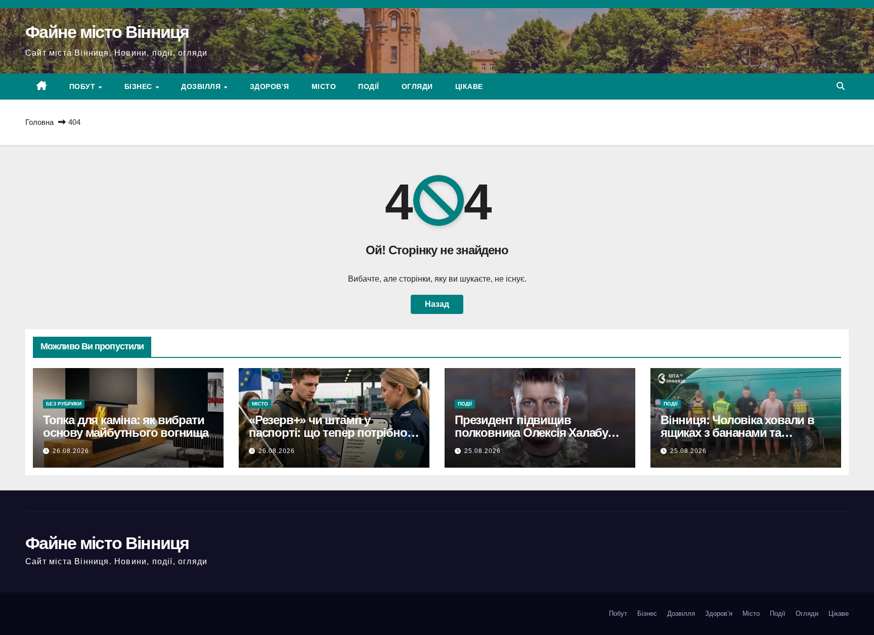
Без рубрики (63, 403)
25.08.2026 (482, 451)
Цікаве (469, 86)
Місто (324, 86)
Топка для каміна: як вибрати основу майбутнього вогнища (125, 426)
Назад (437, 304)
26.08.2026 (71, 451)
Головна (39, 122)
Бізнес (139, 86)
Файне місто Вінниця (107, 31)
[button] (841, 86)
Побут (83, 86)
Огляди (417, 86)
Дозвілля (202, 86)
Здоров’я (269, 86)
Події (368, 86)
